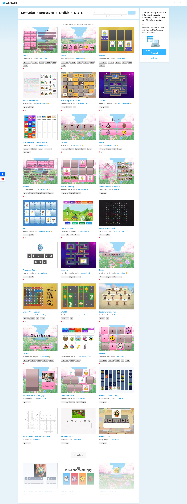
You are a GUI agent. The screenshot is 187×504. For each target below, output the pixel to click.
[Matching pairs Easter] (78, 85)
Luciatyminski (82, 189)
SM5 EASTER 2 (67, 436)
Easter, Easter (67, 228)
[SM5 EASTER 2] (78, 421)
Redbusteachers (124, 104)
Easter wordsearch (31, 100)
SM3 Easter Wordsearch (109, 186)
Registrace (154, 58)
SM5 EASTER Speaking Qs (34, 395)
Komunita (28, 13)
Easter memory (67, 186)
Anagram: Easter (30, 270)
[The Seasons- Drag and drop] (40, 127)
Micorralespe (42, 104)
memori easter (67, 395)
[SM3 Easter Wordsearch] (116, 171)
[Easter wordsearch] (40, 85)
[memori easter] (78, 380)
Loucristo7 (117, 189)
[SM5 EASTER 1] (116, 421)
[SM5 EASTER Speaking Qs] (40, 380)
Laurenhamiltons (41, 273)
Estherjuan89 (82, 104)
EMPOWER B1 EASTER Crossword (37, 436)
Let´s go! (64, 270)
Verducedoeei (85, 273)
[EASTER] (78, 127)
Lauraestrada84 (121, 59)
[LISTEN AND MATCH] (78, 338)
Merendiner (43, 59)
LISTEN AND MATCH (69, 353)
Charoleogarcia (45, 231)
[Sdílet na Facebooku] (2, 174)
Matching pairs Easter (70, 100)
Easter (25, 55)
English (64, 13)
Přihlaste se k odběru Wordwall (154, 52)
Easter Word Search (31, 312)
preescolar (46, 13)
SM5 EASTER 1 (105, 436)
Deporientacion (83, 315)
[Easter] (40, 40)
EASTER (79, 13)
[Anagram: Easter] (40, 255)
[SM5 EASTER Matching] (116, 380)
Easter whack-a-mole (108, 312)
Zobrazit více (78, 455)
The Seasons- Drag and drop (35, 142)
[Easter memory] (78, 171)
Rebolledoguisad (43, 315)
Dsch (116, 315)
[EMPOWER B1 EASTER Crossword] (40, 421)
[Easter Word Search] (40, 296)
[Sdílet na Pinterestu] (2, 179)
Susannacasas (85, 231)
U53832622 (81, 398)
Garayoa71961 (44, 145)
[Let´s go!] (78, 255)
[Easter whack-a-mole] (116, 296)
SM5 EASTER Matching (108, 395)
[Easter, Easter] (78, 213)
